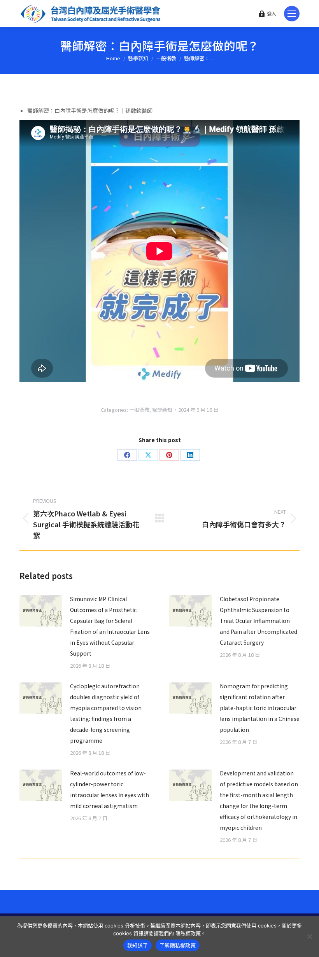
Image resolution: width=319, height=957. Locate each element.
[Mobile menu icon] (292, 13)
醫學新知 (162, 409)
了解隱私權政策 (178, 945)
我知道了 (137, 945)
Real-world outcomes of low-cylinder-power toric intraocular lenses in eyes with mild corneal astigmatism (109, 789)
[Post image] (40, 610)
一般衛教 (139, 409)
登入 (271, 13)
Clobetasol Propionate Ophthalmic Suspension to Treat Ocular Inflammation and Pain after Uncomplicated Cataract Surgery (258, 620)
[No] (309, 936)
